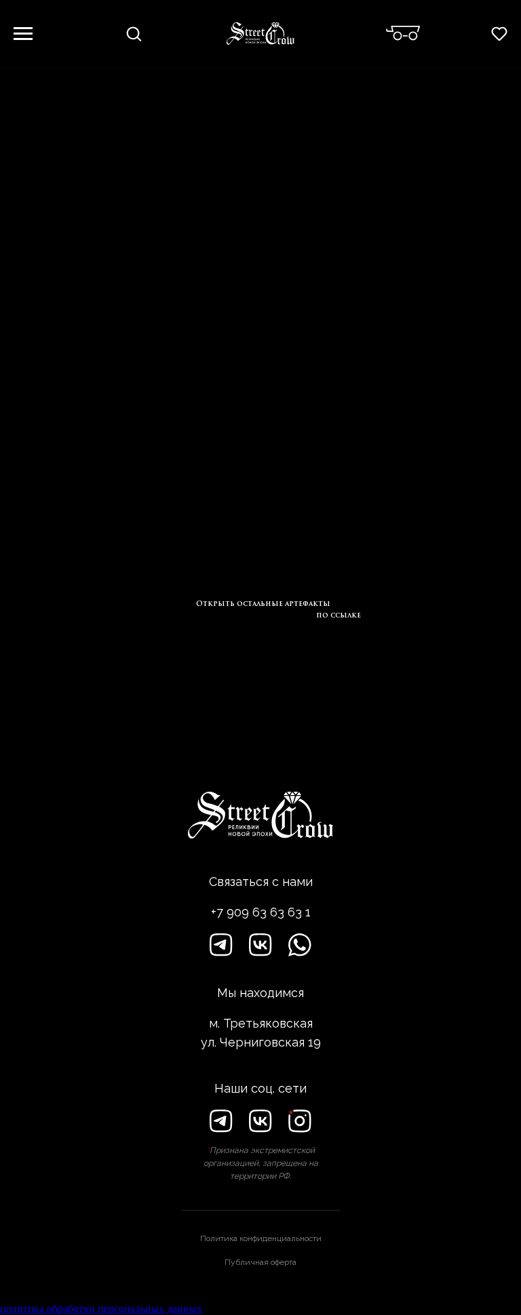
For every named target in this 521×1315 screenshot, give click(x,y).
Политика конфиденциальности (261, 1238)
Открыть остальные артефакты (263, 604)
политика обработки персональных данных (101, 1308)
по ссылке (338, 615)
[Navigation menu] (23, 34)
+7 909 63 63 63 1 (261, 912)
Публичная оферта (260, 1262)
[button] (134, 33)
